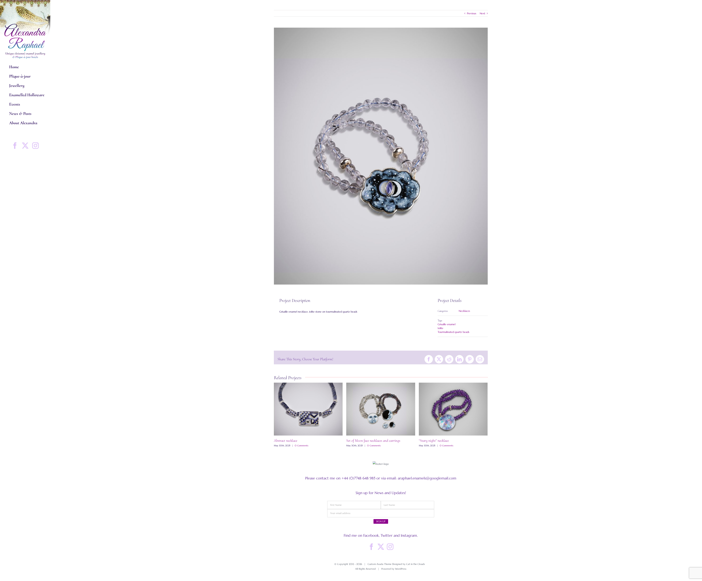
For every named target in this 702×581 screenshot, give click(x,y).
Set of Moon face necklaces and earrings (373, 440)
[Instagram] (390, 546)
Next (482, 13)
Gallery (308, 409)
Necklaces (464, 311)
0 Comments (301, 445)
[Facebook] (371, 546)
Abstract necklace (285, 440)
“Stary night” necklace (434, 440)
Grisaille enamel (446, 324)
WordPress (400, 568)
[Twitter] (381, 546)
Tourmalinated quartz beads (453, 332)
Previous (471, 13)
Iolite (440, 328)
